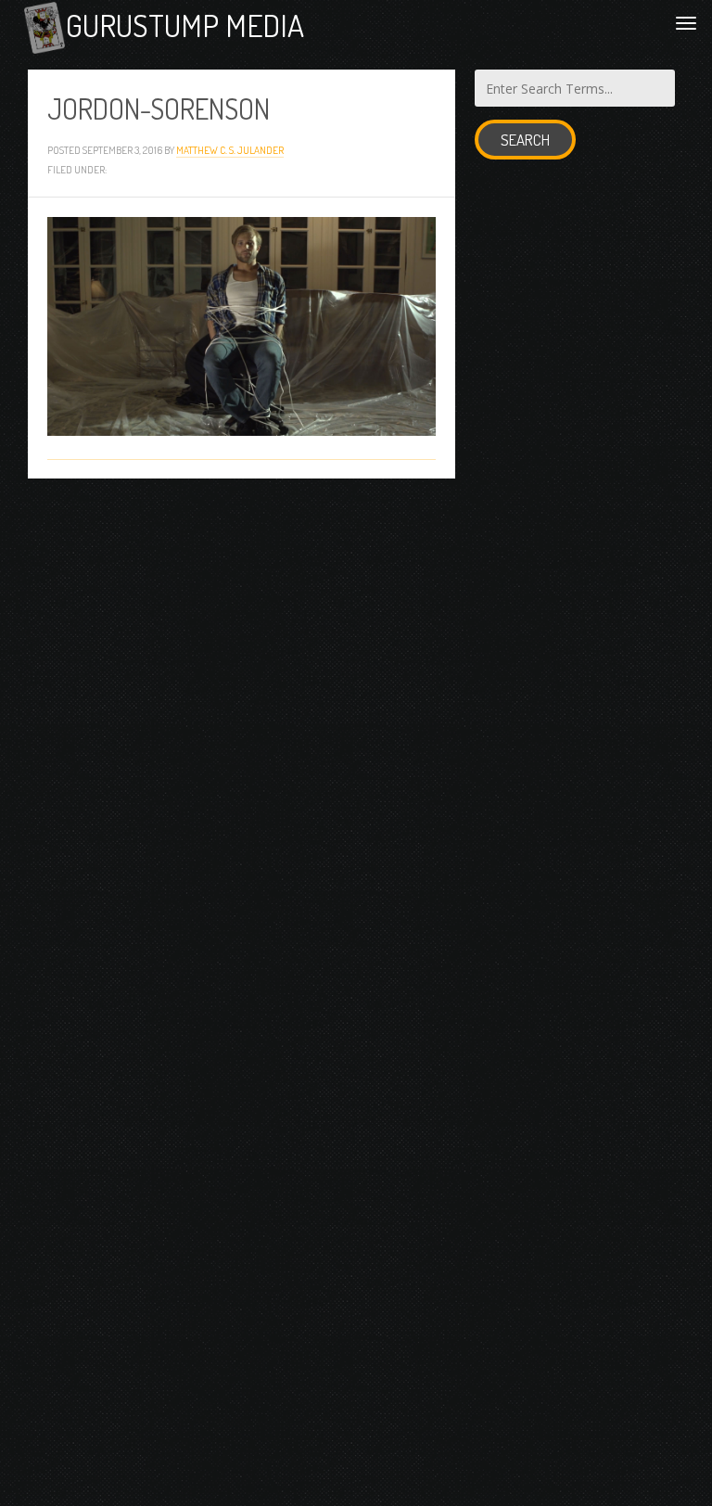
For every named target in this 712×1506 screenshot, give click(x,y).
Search (525, 139)
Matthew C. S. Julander (230, 150)
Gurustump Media (185, 25)
